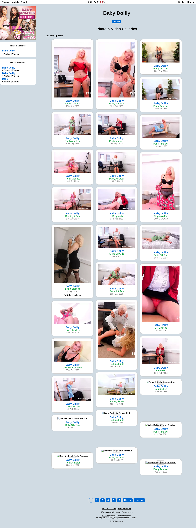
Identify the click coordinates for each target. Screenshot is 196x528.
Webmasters (107, 512)
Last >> (139, 500)
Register (182, 2)
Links (117, 512)
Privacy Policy (124, 508)
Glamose (5, 2)
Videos (15, 54)
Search (24, 2)
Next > (127, 500)
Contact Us (127, 512)
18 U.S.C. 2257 (109, 508)
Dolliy (5, 79)
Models (15, 2)
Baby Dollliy (8, 73)
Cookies (105, 516)
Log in (191, 2)
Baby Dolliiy (8, 68)
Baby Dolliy (8, 50)
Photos (6, 54)
